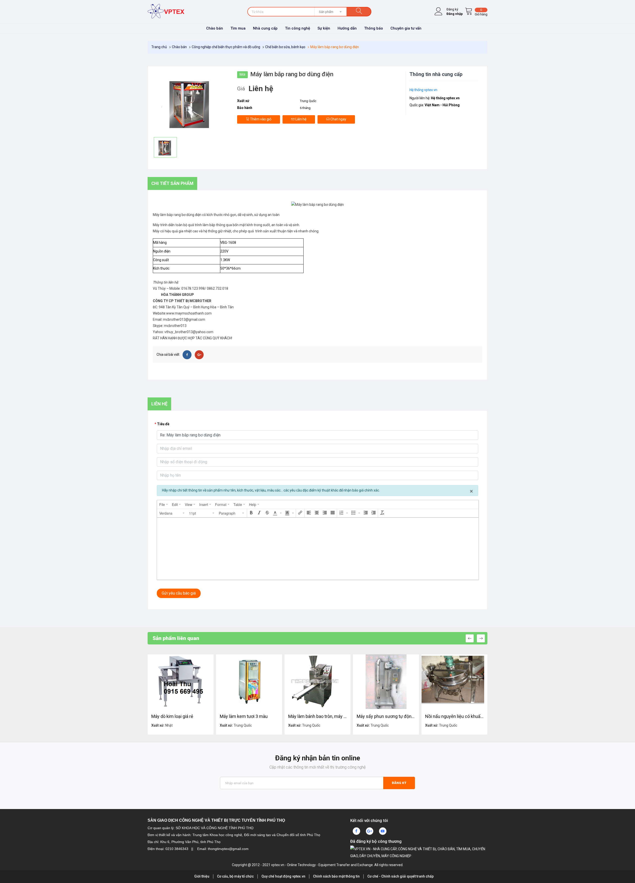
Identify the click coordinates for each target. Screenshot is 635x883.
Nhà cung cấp (265, 28)
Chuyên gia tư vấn (405, 28)
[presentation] (163, 504)
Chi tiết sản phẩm (172, 183)
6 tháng (305, 108)
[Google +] (199, 354)
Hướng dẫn (347, 28)
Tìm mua (238, 28)
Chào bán (214, 28)
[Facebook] (187, 354)
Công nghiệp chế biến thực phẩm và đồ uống (226, 47)
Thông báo (373, 28)
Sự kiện (324, 28)
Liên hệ (300, 119)
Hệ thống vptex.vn (423, 90)
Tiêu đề (163, 424)
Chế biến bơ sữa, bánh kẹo (285, 47)
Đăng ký (399, 783)
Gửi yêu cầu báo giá (179, 593)
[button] (172, 513)
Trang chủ (159, 47)
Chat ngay (338, 119)
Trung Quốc (308, 101)
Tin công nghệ (297, 28)
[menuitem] (164, 504)
